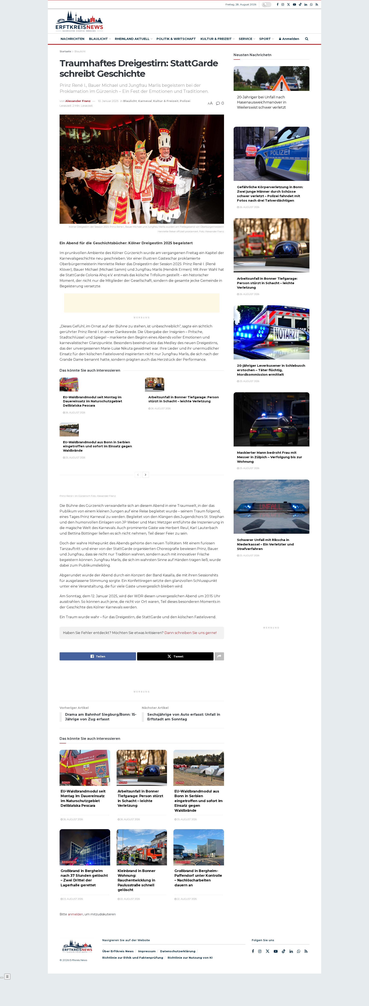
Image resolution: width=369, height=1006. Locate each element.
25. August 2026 (75, 457)
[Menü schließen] (1, 977)
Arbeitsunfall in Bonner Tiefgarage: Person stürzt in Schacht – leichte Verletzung (183, 399)
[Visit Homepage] (78, 21)
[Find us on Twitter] (288, 4)
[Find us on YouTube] (294, 4)
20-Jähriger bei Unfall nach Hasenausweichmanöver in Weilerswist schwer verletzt (261, 102)
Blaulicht (98, 39)
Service (245, 39)
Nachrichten (72, 39)
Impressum (147, 951)
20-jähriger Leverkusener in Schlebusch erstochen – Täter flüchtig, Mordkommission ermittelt (271, 370)
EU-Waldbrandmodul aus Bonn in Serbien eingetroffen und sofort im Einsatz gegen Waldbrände (97, 446)
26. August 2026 (75, 412)
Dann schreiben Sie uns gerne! (190, 633)
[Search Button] (306, 39)
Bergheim (69, 862)
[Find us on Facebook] (277, 4)
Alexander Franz (78, 101)
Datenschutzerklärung (177, 951)
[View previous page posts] (138, 475)
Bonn (66, 782)
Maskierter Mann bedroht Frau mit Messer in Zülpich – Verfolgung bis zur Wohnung (269, 457)
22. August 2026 (130, 898)
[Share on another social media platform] (219, 656)
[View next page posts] (145, 475)
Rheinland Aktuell (132, 39)
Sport (265, 39)
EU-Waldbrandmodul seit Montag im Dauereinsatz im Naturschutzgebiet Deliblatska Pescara (92, 401)
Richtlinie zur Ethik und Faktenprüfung (132, 957)
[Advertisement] (215, 20)
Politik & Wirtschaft (176, 39)
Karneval (145, 101)
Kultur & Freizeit (216, 39)
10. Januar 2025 (108, 101)
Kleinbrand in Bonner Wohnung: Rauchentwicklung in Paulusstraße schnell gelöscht (136, 880)
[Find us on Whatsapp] (311, 4)
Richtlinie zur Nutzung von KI (190, 957)
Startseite (65, 51)
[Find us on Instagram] (282, 4)
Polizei (185, 101)
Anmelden (290, 39)
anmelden (75, 914)
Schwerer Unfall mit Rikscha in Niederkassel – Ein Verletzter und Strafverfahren (265, 544)
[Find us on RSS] (317, 4)
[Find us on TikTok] (300, 4)
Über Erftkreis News (118, 951)
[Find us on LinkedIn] (306, 4)
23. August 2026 (73, 898)
